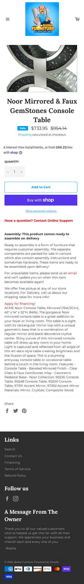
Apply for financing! (19, 304)
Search (9, 449)
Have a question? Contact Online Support (38, 221)
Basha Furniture (23, 562)
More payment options (41, 210)
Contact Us (13, 456)
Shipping (25, 134)
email (72, 273)
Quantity (11, 161)
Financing (12, 462)
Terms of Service (17, 469)
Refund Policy (15, 475)
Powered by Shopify (46, 562)
